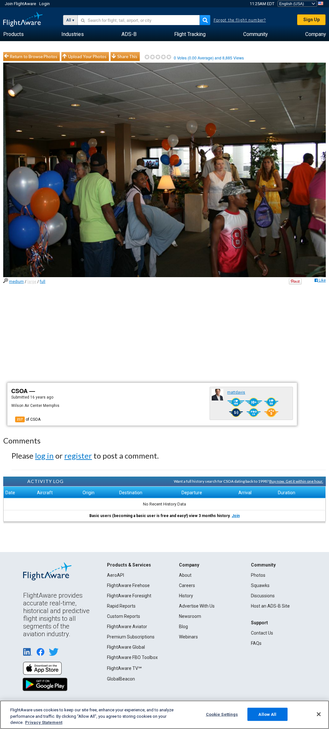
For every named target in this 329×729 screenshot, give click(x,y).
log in (44, 455)
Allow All (267, 714)
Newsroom (190, 616)
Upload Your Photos (87, 56)
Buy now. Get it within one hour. (296, 481)
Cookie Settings (222, 714)
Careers (187, 585)
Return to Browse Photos (33, 56)
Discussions (263, 595)
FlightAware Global (126, 647)
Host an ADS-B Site (270, 606)
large (31, 281)
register (78, 455)
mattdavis (236, 392)
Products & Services (129, 564)
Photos (258, 575)
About (185, 575)
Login (44, 3)
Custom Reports (123, 616)
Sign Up (311, 19)
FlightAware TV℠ (124, 668)
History (186, 595)
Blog (183, 626)
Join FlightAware (20, 3)
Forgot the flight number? (240, 20)
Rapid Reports (121, 606)
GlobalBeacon (121, 678)
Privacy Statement (43, 722)
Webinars (188, 636)
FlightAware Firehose (128, 585)
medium (16, 281)
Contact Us (262, 633)
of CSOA (28, 419)
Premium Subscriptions (131, 636)
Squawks (260, 585)
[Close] (319, 714)
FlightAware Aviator (127, 626)
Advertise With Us (197, 606)
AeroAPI (115, 575)
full (42, 281)
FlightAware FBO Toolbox (132, 657)
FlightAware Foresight (129, 595)
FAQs (256, 643)
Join (236, 516)
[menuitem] (13, 34)
